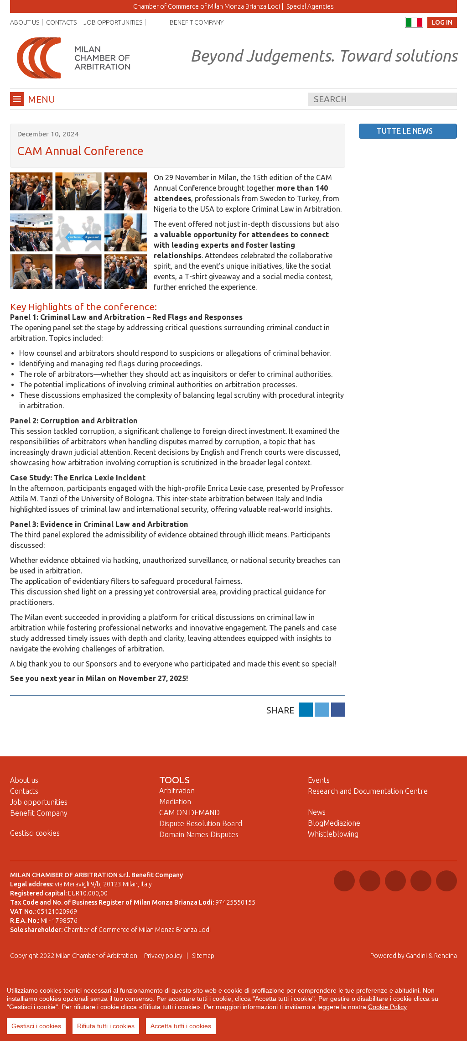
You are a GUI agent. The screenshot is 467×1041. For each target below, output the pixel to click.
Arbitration (177, 790)
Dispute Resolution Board (200, 823)
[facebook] (338, 710)
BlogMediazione (334, 823)
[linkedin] (306, 710)
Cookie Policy (387, 1006)
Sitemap (203, 955)
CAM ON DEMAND (189, 812)
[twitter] (322, 710)
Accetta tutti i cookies (180, 1026)
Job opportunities (112, 22)
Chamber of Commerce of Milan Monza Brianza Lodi (206, 6)
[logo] (74, 57)
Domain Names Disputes (199, 834)
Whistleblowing (333, 834)
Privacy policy (163, 955)
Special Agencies (310, 6)
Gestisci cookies (35, 833)
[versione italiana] (414, 22)
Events (319, 780)
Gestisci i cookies (36, 1026)
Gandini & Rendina (431, 955)
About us (24, 22)
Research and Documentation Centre (368, 791)
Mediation (175, 801)
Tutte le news (405, 131)
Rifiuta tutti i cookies (106, 1026)
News (317, 812)
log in (442, 22)
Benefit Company (196, 22)
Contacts (61, 22)
